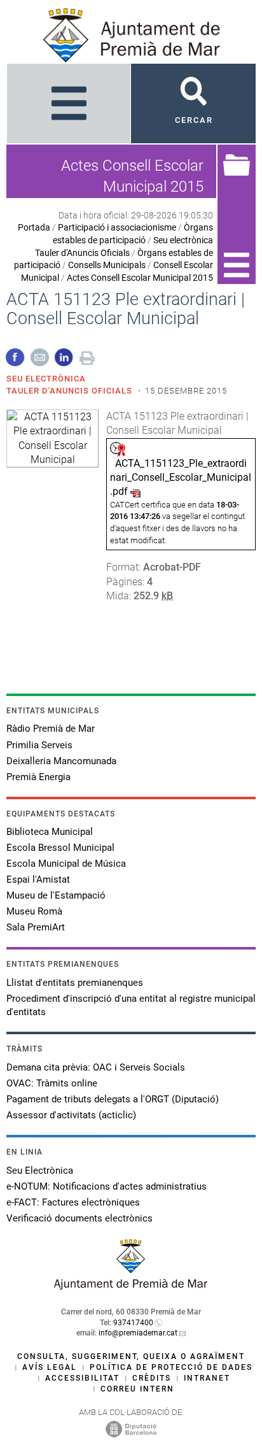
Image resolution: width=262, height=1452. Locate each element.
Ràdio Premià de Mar (50, 728)
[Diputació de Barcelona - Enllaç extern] (131, 1428)
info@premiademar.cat (138, 1332)
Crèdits (151, 1378)
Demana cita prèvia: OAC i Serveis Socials (95, 1067)
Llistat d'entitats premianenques (74, 982)
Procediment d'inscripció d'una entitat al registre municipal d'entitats (131, 1005)
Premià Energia (38, 777)
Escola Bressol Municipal (60, 847)
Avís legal (49, 1367)
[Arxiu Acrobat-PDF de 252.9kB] (52, 438)
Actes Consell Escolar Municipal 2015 (140, 278)
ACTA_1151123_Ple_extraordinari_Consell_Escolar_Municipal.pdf (180, 477)
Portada (34, 227)
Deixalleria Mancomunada (61, 761)
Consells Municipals (107, 265)
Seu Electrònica (39, 1170)
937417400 (133, 1322)
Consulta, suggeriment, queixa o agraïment (131, 1356)
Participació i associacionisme (117, 227)
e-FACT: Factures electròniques (73, 1202)
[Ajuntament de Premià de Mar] (131, 1286)
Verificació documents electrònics (79, 1218)
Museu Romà (34, 911)
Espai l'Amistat (38, 879)
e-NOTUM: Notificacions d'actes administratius (106, 1186)
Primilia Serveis (39, 745)
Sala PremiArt (35, 927)
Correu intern (137, 1388)
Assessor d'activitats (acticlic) (71, 1115)
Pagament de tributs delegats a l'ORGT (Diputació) (112, 1099)
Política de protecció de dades (171, 1367)
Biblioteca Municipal (49, 831)
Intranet (207, 1378)
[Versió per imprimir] (87, 356)
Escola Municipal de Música (66, 863)
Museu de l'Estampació (56, 895)
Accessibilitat (82, 1378)
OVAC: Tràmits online (51, 1083)
